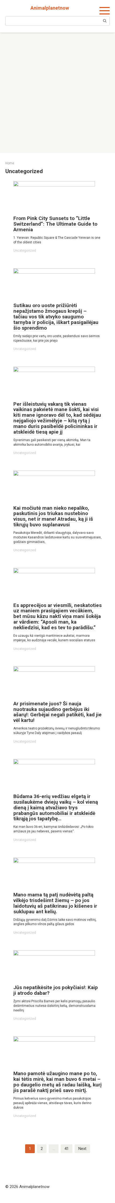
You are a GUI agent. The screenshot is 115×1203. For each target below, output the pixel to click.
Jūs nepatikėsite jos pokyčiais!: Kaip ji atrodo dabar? (55, 990)
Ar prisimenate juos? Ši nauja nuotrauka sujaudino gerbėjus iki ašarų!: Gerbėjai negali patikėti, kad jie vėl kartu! (57, 712)
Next (82, 1148)
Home (9, 163)
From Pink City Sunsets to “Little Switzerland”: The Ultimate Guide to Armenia (55, 224)
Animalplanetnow (49, 8)
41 (66, 1148)
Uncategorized (24, 250)
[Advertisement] (57, 92)
